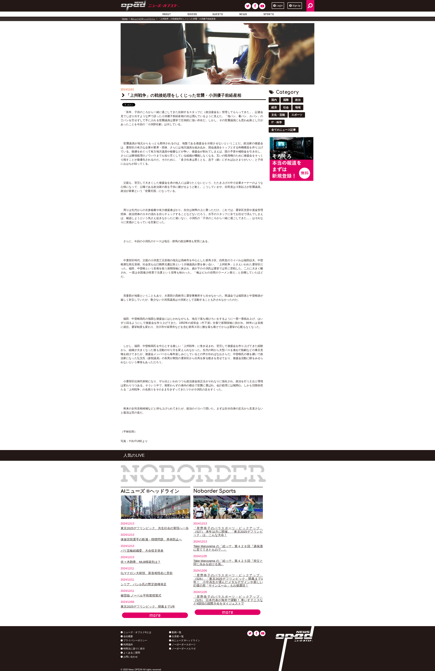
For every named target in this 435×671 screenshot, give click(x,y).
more (155, 615)
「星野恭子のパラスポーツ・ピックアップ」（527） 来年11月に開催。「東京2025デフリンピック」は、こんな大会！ (228, 532)
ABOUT (166, 14)
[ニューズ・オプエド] (150, 5)
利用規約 (128, 644)
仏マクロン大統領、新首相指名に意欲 (147, 573)
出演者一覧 (177, 636)
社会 (286, 107)
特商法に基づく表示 (134, 648)
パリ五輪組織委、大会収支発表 (142, 550)
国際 (286, 99)
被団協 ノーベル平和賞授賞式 (141, 595)
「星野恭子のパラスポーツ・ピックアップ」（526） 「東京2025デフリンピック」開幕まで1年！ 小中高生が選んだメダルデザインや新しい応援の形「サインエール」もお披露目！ (228, 580)
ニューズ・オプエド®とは (137, 632)
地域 (298, 107)
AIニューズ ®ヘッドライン (143, 19)
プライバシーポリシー (135, 640)
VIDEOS (192, 14)
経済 (274, 107)
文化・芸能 (278, 114)
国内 (274, 99)
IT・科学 (276, 122)
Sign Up (296, 5)
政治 (298, 99)
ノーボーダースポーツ (183, 644)
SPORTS (268, 14)
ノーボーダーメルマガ (183, 648)
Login (279, 5)
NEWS (243, 14)
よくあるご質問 (131, 652)
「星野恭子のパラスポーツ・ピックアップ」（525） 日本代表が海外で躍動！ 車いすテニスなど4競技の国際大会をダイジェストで (228, 600)
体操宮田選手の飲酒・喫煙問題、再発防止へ (151, 539)
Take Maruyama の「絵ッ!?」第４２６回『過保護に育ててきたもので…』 (228, 548)
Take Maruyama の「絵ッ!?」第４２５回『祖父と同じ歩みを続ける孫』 (228, 562)
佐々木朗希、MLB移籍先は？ (141, 562)
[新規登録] (291, 158)
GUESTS (217, 14)
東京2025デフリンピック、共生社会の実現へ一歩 (155, 528)
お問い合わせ (130, 656)
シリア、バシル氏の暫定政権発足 (144, 584)
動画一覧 (176, 632)
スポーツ (296, 114)
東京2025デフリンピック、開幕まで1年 (148, 606)
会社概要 (128, 636)
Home (125, 19)
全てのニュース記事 (283, 129)
